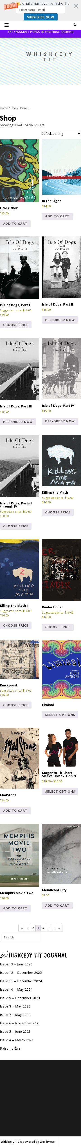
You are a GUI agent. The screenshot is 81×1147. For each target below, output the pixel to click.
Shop (14, 108)
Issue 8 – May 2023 (15, 1006)
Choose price (15, 325)
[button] (40, 10)
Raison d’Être (10, 1048)
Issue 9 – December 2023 (20, 998)
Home (4, 108)
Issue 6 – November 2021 (20, 1023)
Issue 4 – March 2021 (17, 1040)
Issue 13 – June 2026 (16, 964)
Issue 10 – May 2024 (16, 989)
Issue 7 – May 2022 (15, 1014)
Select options (60, 715)
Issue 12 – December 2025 (21, 972)
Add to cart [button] (15, 223)
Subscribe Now (40, 17)
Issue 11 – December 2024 (21, 981)
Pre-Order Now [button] (60, 320)
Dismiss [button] (67, 31)
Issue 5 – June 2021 (15, 1031)
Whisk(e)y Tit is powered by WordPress (28, 1142)
